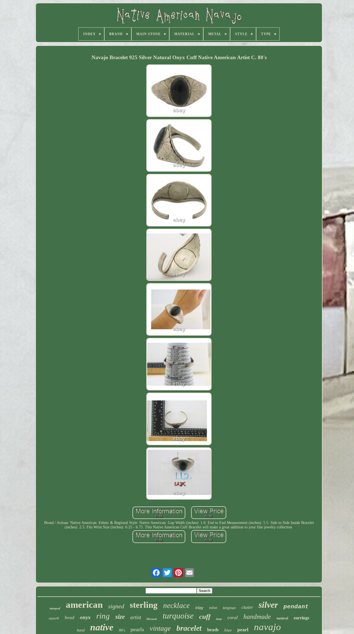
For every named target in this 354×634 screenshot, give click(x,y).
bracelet (189, 628)
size (120, 616)
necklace (176, 605)
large (219, 618)
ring (103, 615)
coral (232, 617)
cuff (204, 616)
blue (228, 630)
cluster (247, 607)
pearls (137, 629)
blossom (152, 618)
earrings (301, 617)
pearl (242, 629)
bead (69, 617)
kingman (229, 608)
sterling (144, 605)
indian (213, 608)
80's (122, 630)
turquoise (178, 615)
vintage (160, 628)
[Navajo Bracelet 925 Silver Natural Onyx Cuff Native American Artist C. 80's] (179, 91)
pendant (296, 607)
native (101, 627)
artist (135, 617)
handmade (257, 616)
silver (268, 605)
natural (282, 618)
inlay (199, 607)
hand (81, 630)
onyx (85, 617)
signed (116, 606)
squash (54, 618)
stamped (55, 608)
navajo (267, 627)
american (84, 605)
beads (213, 629)
